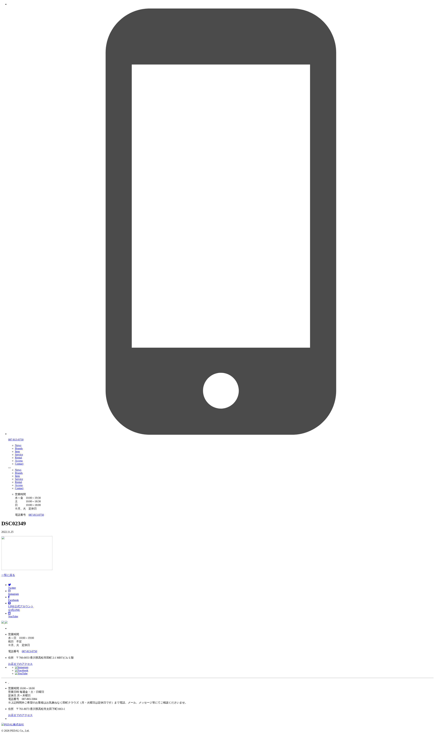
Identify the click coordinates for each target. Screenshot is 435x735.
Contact (19, 463)
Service (19, 454)
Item (17, 451)
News (18, 445)
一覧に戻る (8, 575)
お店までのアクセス (20, 663)
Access (19, 460)
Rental (18, 457)
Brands (19, 448)
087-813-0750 (36, 514)
